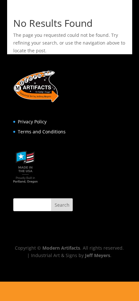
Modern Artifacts (61, 248)
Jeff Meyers (97, 255)
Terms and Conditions (42, 132)
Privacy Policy (32, 122)
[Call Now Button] (69, 291)
